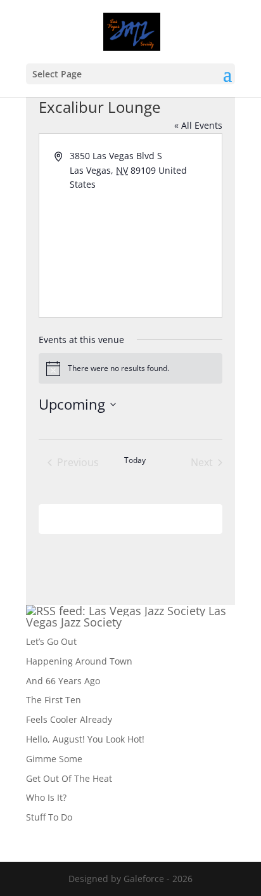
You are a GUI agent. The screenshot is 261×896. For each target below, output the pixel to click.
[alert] (131, 368)
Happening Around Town (79, 661)
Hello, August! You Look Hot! (85, 739)
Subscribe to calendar (124, 518)
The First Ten (53, 700)
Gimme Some (54, 759)
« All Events (198, 125)
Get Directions (100, 199)
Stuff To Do (49, 817)
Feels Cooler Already (69, 719)
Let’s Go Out (51, 641)
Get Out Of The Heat (69, 778)
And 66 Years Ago (63, 681)
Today (135, 460)
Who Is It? (46, 797)
